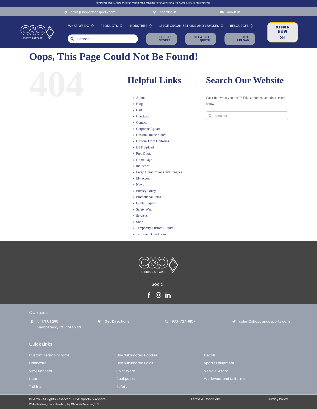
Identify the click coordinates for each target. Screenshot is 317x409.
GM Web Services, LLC (85, 404)
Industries (142, 166)
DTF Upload (145, 147)
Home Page (144, 160)
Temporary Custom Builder (154, 228)
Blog (139, 104)
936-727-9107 (183, 321)
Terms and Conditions (151, 234)
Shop (139, 222)
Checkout (142, 116)
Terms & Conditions (206, 399)
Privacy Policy (146, 191)
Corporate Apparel (148, 129)
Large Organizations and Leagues (159, 172)
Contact (141, 122)
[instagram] (158, 295)
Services (142, 215)
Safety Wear (144, 209)
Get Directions (117, 321)
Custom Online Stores (151, 135)
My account (144, 178)
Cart (139, 110)
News (140, 184)
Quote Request (146, 203)
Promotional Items (148, 197)
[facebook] (149, 295)
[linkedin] (168, 295)
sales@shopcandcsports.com (93, 12)
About (140, 98)
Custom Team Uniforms (152, 141)
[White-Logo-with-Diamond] (37, 25)
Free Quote (143, 153)
